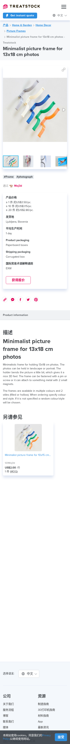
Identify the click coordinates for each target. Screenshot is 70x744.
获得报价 (18, 280)
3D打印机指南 (46, 710)
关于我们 (8, 704)
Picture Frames (16, 31)
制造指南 (43, 704)
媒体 (5, 727)
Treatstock (21, 6)
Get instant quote (22, 15)
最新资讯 (43, 727)
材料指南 (43, 715)
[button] (63, 69)
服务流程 (8, 710)
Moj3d (18, 185)
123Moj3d (10, 463)
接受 (61, 737)
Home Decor (43, 25)
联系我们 (8, 721)
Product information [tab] (15, 315)
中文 (30, 674)
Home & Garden (22, 25)
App (40, 721)
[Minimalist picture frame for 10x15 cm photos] (28, 437)
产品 (5, 25)
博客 (5, 715)
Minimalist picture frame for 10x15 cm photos (28, 455)
